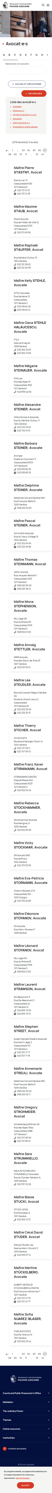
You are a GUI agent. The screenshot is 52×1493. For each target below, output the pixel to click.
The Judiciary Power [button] (13, 1411)
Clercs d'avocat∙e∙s (21, 122)
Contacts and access (17, 1448)
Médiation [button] (8, 1402)
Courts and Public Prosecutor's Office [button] (22, 1393)
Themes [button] (7, 1419)
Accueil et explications (28, 84)
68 (9, 154)
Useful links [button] (9, 1437)
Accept (25, 1485)
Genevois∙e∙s (18, 110)
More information (23, 1478)
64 (28, 150)
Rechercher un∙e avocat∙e (17, 63)
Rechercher (35, 93)
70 (20, 154)
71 (26, 154)
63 (23, 150)
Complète (17, 106)
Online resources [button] (11, 1428)
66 (39, 150)
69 (15, 154)
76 (37, 154)
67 (45, 150)
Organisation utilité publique (25, 126)
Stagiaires (17, 118)
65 (34, 150)
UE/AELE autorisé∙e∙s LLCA (24, 114)
